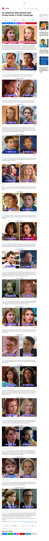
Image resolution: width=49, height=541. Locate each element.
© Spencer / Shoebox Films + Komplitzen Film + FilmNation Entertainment (11, 299)
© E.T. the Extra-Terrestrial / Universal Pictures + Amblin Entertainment (11, 183)
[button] (41, 31)
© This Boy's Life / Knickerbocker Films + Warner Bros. (9, 269)
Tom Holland (4, 215)
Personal (21, 8)
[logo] (5, 8)
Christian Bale (4, 74)
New (25, 8)
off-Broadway (21, 100)
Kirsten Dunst (4, 420)
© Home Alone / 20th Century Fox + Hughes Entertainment (9, 357)
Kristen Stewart (4, 301)
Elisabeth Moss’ (4, 482)
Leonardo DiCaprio (5, 272)
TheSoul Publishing (45, 17)
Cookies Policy (41, 15)
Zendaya (3, 390)
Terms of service (46, 15)
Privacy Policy (45, 14)
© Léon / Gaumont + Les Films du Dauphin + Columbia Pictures (10, 241)
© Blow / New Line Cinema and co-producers (8, 327)
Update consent (41, 16)
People (40, 36)
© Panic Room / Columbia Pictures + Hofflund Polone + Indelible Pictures (11, 298)
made (8, 127)
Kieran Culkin (4, 360)
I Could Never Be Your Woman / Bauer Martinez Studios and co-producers (21, 521)
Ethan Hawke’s (4, 450)
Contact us (40, 14)
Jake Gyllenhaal (4, 158)
